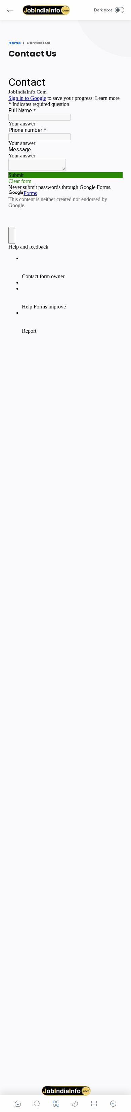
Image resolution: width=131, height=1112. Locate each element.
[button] (10, 10)
